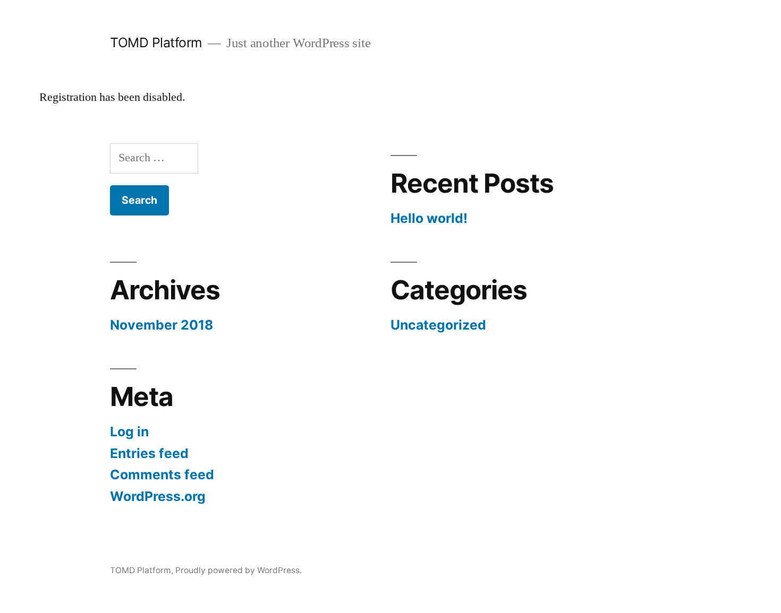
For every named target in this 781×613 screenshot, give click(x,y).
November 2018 (161, 325)
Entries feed (149, 453)
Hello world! (429, 218)
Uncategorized (438, 325)
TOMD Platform (156, 42)
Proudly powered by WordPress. (238, 570)
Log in (129, 431)
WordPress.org (158, 496)
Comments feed (162, 474)
